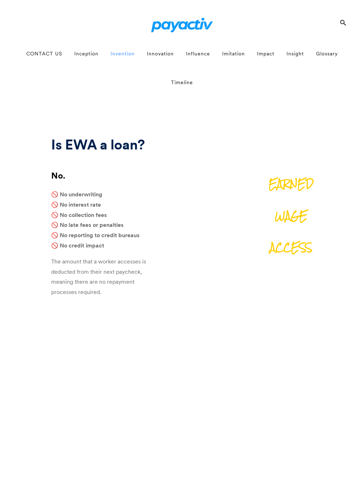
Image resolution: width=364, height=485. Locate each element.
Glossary (327, 53)
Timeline (182, 82)
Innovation (160, 53)
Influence (198, 53)
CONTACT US (44, 53)
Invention (123, 53)
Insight (295, 53)
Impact (265, 53)
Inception (86, 53)
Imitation (233, 53)
